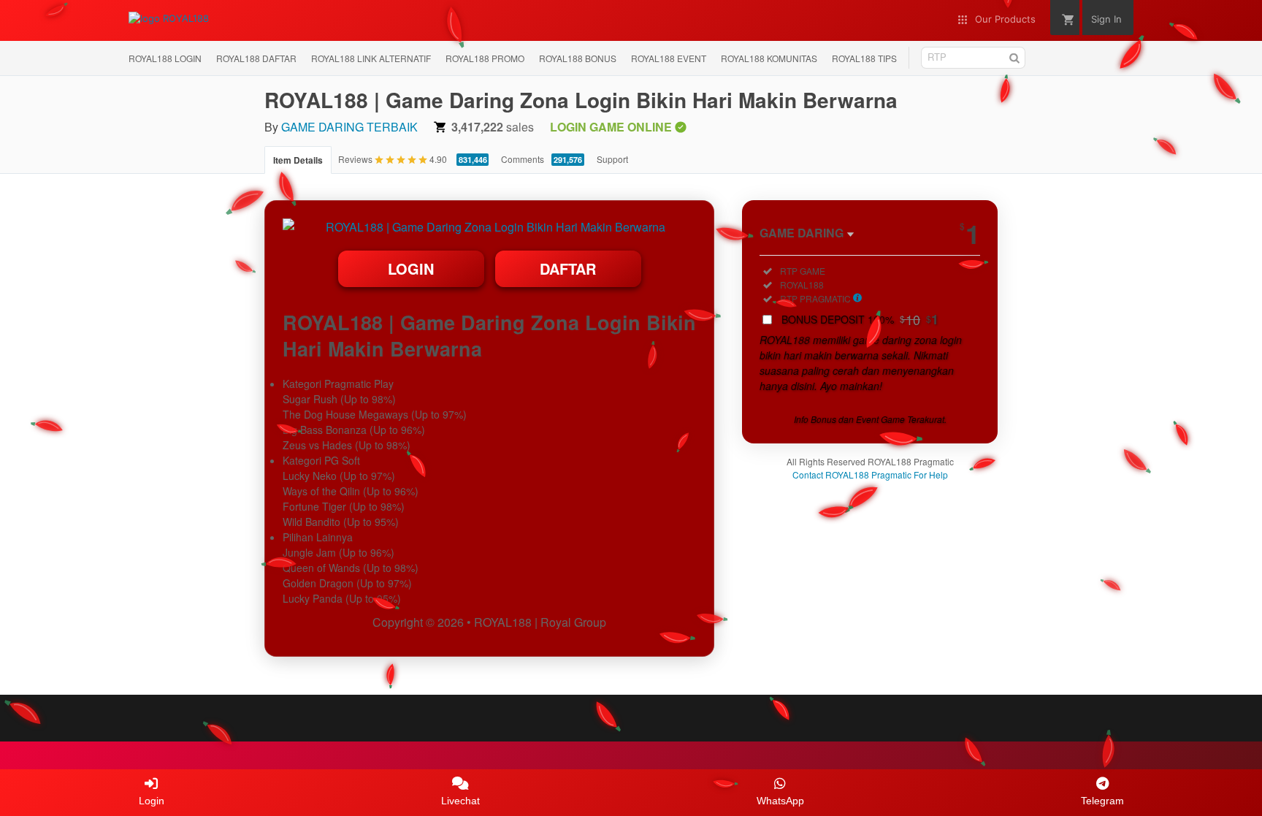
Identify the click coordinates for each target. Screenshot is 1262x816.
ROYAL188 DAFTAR (256, 58)
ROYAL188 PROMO (484, 58)
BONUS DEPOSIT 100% (859, 319)
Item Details (298, 160)
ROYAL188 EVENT (668, 58)
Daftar (568, 268)
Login (411, 268)
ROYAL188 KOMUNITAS (769, 58)
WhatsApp (780, 801)
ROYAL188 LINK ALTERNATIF (371, 58)
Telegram (1102, 801)
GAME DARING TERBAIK (349, 126)
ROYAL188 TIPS (864, 58)
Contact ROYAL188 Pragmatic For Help (870, 474)
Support (612, 159)
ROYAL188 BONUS (577, 58)
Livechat (460, 801)
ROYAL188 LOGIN (165, 58)
